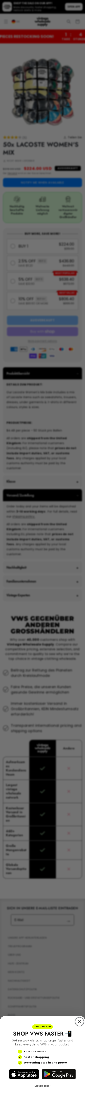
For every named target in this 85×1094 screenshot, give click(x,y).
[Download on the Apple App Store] (24, 1074)
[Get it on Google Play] (58, 1074)
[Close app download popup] (79, 1021)
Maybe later (42, 1085)
